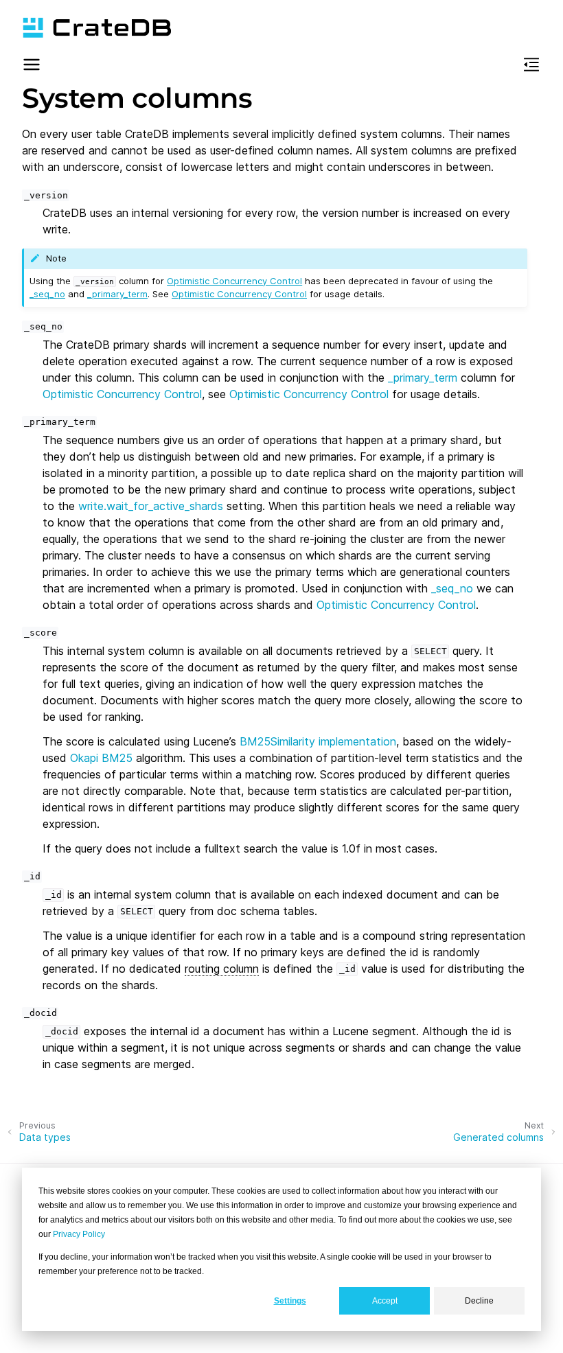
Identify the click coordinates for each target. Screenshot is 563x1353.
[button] (31, 66)
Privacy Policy (79, 1234)
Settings (290, 1301)
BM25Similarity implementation (318, 741)
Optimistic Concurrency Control (234, 280)
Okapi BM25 (101, 758)
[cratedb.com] (97, 27)
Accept (385, 1301)
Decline (479, 1301)
